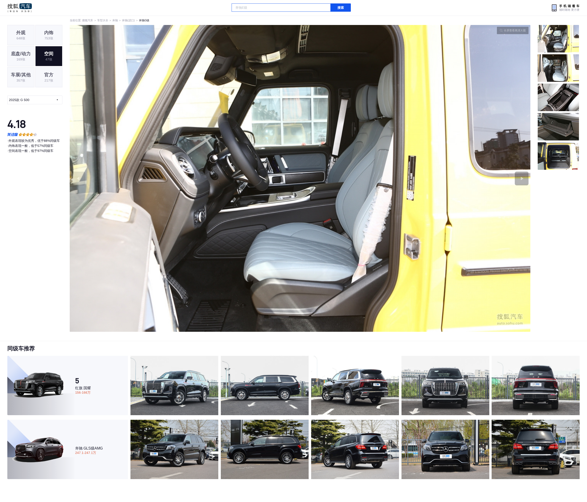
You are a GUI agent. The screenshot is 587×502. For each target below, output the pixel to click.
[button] (185, 178)
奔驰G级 (144, 20)
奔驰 (115, 20)
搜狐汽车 (19, 7)
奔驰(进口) (128, 20)
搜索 (341, 7)
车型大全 (102, 20)
